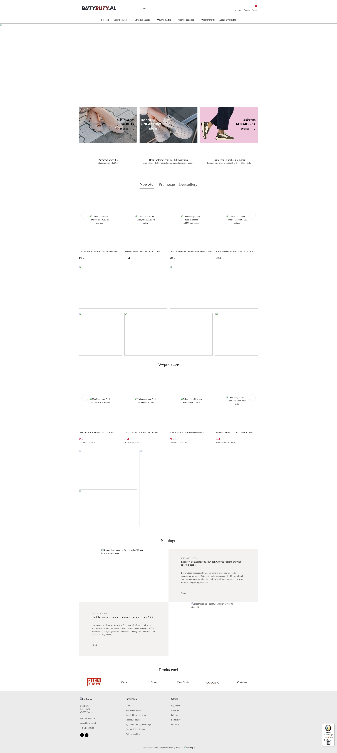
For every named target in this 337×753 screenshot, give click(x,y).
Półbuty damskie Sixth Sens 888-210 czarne (187, 432)
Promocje (175, 724)
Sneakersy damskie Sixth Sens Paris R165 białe (234, 432)
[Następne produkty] (252, 215)
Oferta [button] (174, 698)
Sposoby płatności (133, 720)
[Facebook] (82, 735)
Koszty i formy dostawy (136, 715)
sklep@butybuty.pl (88, 723)
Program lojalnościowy (135, 729)
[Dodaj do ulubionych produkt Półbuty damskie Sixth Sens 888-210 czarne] (209, 376)
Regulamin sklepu (133, 710)
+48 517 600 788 (87, 728)
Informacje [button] (131, 698)
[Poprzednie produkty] (85, 215)
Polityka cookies (133, 734)
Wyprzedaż (176, 705)
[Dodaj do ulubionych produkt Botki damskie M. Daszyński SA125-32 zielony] (164, 195)
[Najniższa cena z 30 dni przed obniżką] (120, 442)
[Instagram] (86, 735)
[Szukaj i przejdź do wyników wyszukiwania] (198, 8)
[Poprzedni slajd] (6, 59)
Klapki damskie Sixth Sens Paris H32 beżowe (97, 432)
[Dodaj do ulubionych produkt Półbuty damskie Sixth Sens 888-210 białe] (164, 376)
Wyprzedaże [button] (168, 364)
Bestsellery (175, 720)
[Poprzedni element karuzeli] (80, 682)
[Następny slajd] (331, 59)
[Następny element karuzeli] (257, 682)
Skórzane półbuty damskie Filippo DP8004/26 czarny (191, 251)
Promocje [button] (167, 184)
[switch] (328, 743)
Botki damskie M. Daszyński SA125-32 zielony (143, 251)
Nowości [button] (147, 184)
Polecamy (175, 715)
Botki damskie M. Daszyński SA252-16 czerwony (98, 251)
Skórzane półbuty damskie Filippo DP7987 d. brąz (235, 251)
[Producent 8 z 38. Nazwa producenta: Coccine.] (183, 682)
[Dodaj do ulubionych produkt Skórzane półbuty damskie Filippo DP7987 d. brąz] (255, 195)
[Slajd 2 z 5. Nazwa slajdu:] (168, 59)
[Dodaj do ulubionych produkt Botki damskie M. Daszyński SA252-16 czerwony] (118, 195)
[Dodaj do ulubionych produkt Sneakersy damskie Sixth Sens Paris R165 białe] (255, 376)
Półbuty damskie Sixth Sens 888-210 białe (141, 432)
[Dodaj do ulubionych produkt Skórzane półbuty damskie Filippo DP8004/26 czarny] (209, 195)
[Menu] (332, 725)
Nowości (175, 710)
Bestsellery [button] (188, 184)
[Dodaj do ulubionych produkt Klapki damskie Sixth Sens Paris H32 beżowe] (118, 376)
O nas (128, 705)
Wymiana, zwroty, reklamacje (138, 724)
